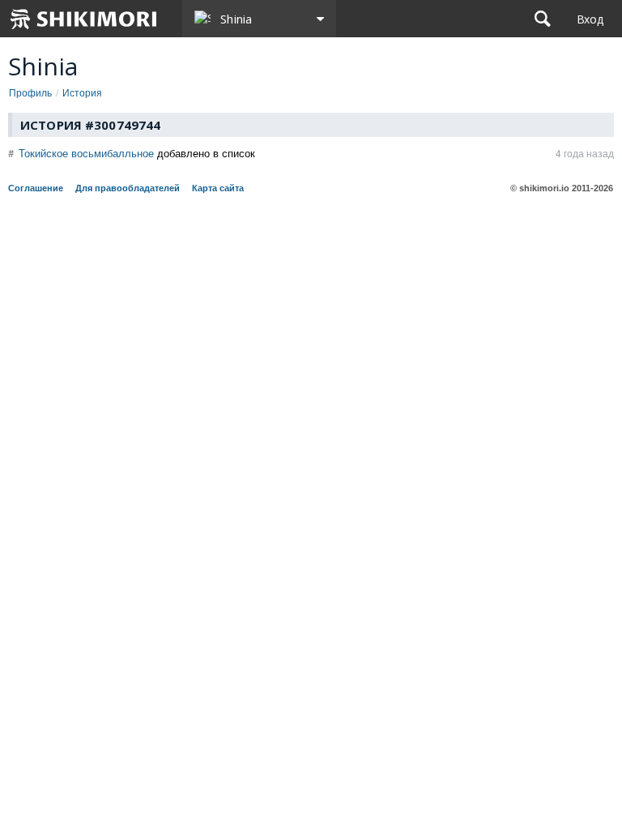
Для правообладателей (127, 188)
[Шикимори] (84, 18)
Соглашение (35, 188)
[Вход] (590, 18)
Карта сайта (218, 188)
